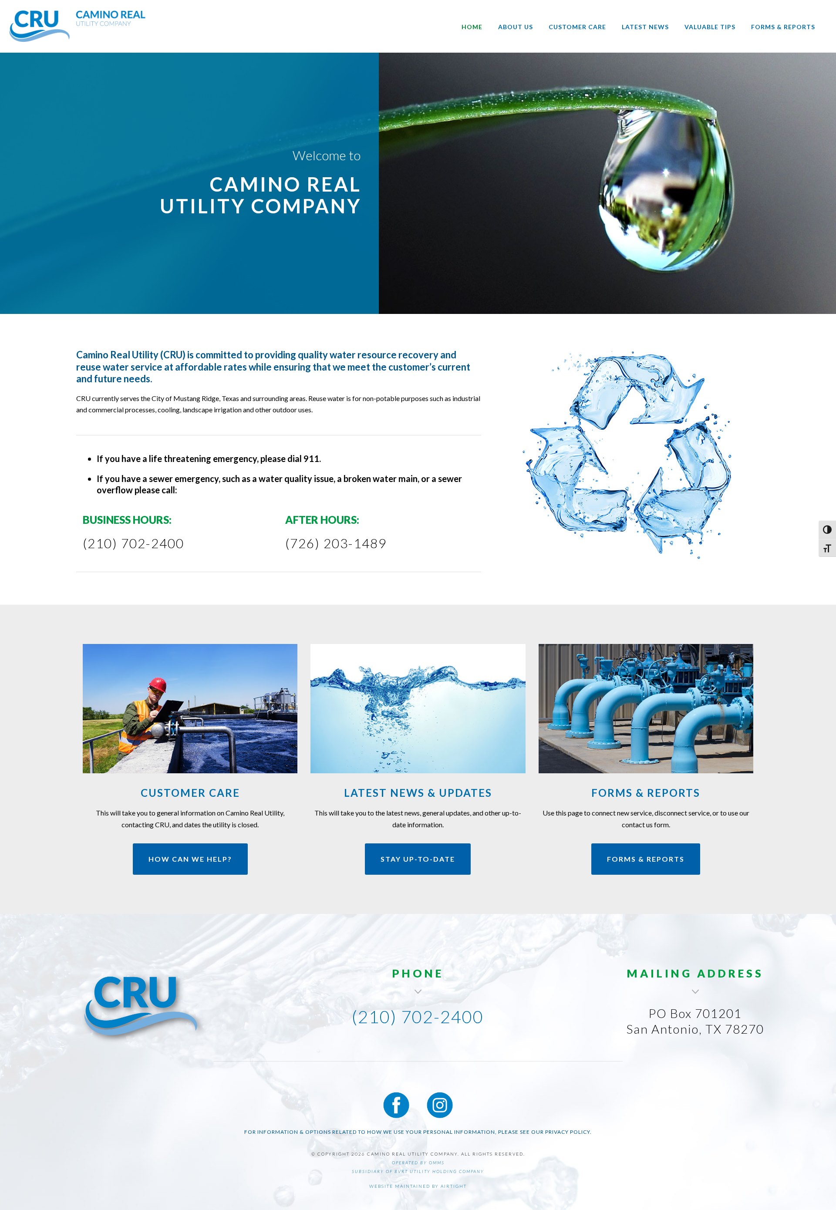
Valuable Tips (709, 26)
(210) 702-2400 (418, 1016)
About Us (515, 26)
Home (472, 26)
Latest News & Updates (418, 792)
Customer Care (577, 26)
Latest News (645, 26)
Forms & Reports (783, 26)
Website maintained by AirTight (418, 1186)
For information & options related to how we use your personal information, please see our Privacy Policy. (418, 1132)
